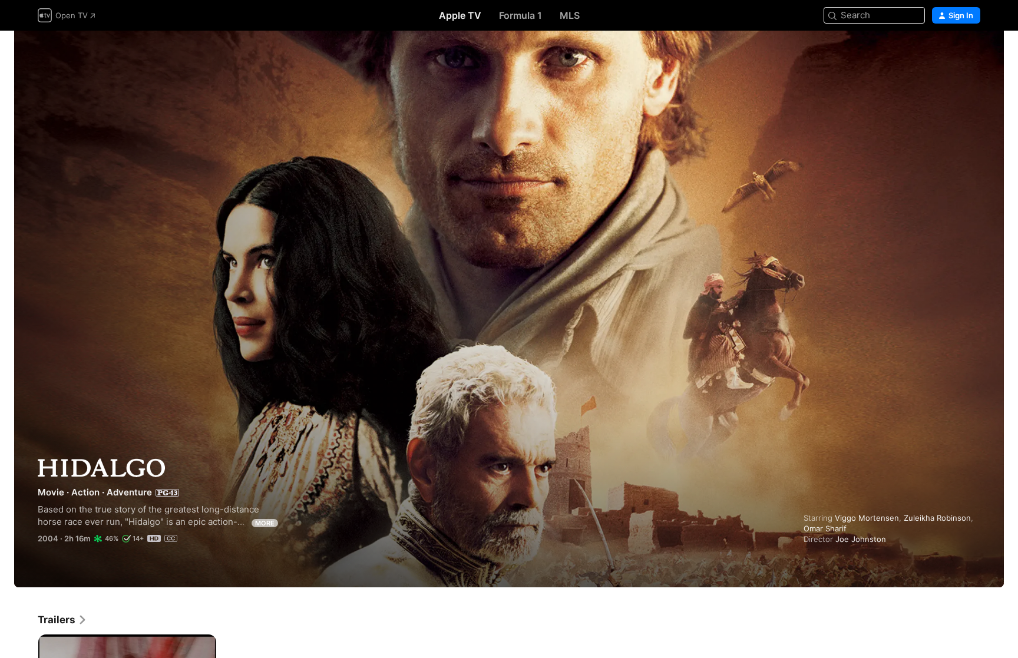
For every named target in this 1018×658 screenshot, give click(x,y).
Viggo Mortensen (867, 518)
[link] (62, 619)
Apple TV (460, 15)
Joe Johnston (860, 539)
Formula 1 (520, 15)
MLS (570, 15)
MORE (265, 523)
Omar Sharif (825, 528)
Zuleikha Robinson (937, 518)
